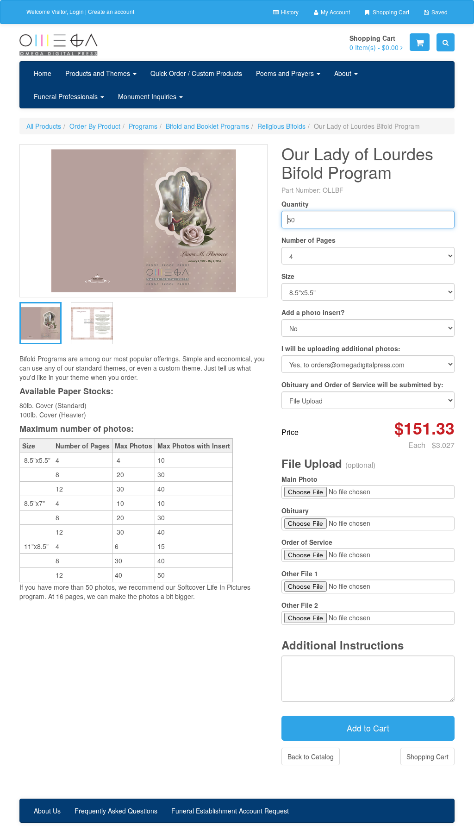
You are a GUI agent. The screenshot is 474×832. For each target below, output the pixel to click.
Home (42, 73)
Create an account (111, 11)
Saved (439, 12)
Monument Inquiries (148, 96)
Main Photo (299, 479)
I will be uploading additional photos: (340, 348)
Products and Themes (98, 73)
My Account (334, 12)
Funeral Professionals (67, 96)
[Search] (446, 42)
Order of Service (306, 542)
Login (76, 11)
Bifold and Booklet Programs (207, 126)
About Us (47, 810)
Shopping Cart (390, 12)
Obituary (295, 510)
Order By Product (94, 126)
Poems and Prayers (286, 73)
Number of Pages (308, 240)
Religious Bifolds (281, 126)
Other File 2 (299, 605)
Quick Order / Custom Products (196, 73)
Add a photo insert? (313, 312)
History (289, 12)
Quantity (295, 203)
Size (287, 276)
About (343, 73)
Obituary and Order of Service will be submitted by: (362, 384)
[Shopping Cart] (420, 42)
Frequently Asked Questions (116, 810)
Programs (143, 126)
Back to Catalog (310, 756)
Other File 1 (299, 573)
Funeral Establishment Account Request (230, 810)
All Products (43, 126)
